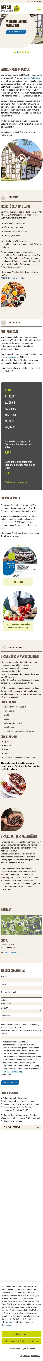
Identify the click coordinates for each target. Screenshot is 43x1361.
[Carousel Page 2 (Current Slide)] (17, 52)
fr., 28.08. (10, 396)
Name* (4, 976)
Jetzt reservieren (16, 32)
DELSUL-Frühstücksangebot (13, 278)
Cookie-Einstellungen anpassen (21, 1348)
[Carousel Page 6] (28, 52)
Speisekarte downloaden (16, 482)
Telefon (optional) (9, 992)
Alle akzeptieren (21, 1334)
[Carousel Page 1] (15, 52)
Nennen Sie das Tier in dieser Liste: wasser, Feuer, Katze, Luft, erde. (20, 1026)
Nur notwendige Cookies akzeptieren (21, 1341)
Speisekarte (13, 357)
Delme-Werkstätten (32, 78)
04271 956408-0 (37, 1)
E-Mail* (4, 984)
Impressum (25, 1356)
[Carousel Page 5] (25, 52)
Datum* (4, 1000)
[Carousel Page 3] (20, 52)
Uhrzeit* (4, 1008)
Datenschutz (7, 1325)
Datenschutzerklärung (12, 1071)
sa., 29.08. (10, 402)
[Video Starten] (22, 159)
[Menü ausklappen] (39, 9)
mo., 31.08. (10, 415)
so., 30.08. (10, 408)
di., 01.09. (10, 421)
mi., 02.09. (10, 427)
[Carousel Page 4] (23, 52)
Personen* (5, 1015)
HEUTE (8, 390)
